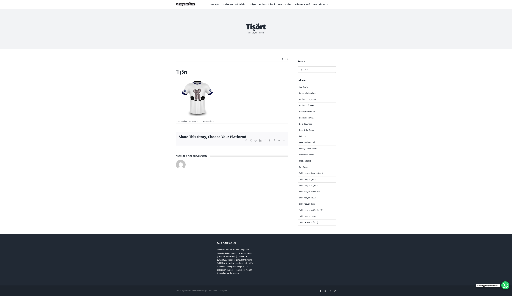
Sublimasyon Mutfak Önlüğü (311, 210)
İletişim (302, 136)
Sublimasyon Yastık (307, 216)
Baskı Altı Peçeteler (307, 99)
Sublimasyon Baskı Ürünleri (311, 173)
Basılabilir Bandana (307, 93)
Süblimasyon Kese (307, 204)
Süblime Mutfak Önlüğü (309, 222)
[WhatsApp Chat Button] (505, 285)
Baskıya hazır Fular (307, 118)
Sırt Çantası (304, 167)
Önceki (285, 59)
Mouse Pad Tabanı (307, 155)
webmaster (202, 155)
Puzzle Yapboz (305, 161)
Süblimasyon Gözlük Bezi (309, 192)
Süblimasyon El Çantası (309, 185)
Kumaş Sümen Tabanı (308, 149)
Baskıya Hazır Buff (307, 112)
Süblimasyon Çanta (307, 179)
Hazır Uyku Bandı (306, 130)
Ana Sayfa (303, 87)
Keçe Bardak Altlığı (307, 142)
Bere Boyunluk (305, 124)
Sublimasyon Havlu (307, 198)
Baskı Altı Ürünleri (307, 105)
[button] (332, 4)
